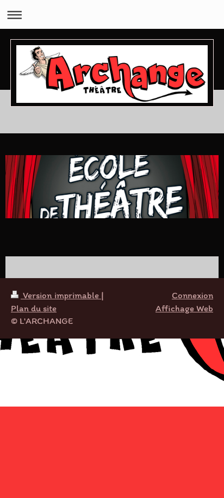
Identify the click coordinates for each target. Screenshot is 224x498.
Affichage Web (184, 308)
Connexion (192, 295)
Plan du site (34, 308)
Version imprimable (61, 295)
